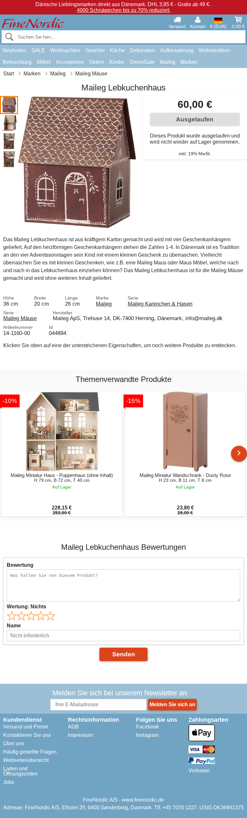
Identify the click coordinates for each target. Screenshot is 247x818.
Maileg (167, 62)
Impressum (80, 735)
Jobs (8, 782)
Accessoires (70, 62)
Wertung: (26, 606)
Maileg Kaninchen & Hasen (160, 303)
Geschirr (95, 50)
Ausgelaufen (195, 119)
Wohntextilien (214, 50)
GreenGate (142, 62)
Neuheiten (14, 50)
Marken (188, 62)
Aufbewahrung (177, 50)
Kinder (116, 62)
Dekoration (142, 50)
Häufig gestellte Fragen (30, 752)
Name (14, 625)
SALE (38, 50)
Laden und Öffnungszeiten (20, 771)
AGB (73, 726)
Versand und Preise (25, 726)
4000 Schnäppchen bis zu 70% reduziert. (123, 10)
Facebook (147, 726)
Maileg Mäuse (20, 318)
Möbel (44, 62)
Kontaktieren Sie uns (27, 735)
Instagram (147, 735)
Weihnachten (65, 50)
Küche (117, 50)
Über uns (13, 743)
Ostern (96, 62)
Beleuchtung (17, 62)
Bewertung (20, 565)
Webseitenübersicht (26, 760)
